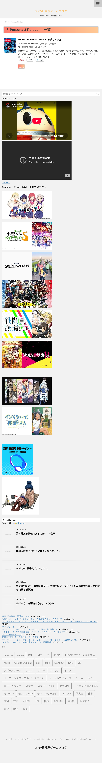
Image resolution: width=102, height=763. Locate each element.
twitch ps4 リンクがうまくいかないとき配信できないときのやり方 (32, 619)
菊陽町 (72, 701)
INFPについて (9, 627)
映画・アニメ (52, 739)
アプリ (41, 670)
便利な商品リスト (85, 739)
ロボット (67, 693)
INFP (39, 655)
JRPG (56, 655)
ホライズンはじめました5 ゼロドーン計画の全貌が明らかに (30, 629)
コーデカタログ (12, 686)
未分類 (53, 44)
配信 (15, 709)
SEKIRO (59, 662)
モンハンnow (25, 693)
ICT (30, 655)
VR (45, 47)
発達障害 (59, 701)
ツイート (6, 182)
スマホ (29, 686)
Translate (22, 523)
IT (48, 655)
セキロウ (65, 686)
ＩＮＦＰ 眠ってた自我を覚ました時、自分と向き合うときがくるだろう (35, 632)
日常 (37, 701)
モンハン (9, 693)
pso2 (47, 662)
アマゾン (55, 670)
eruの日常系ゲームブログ (51, 11)
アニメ (29, 670)
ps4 (38, 662)
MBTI (7, 662)
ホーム (8, 739)
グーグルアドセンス (60, 678)
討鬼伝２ (85, 701)
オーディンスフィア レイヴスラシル (24, 678)
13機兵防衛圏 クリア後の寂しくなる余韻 (20, 637)
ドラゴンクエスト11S (86, 686)
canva (20, 655)
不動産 (79, 693)
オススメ (69, 670)
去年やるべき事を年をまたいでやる (35, 603)
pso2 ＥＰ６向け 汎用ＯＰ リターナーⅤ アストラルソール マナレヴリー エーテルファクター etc (49, 622)
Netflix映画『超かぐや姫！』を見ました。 (38, 551)
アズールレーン (12, 670)
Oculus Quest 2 (23, 662)
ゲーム (37, 44)
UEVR (40, 47)
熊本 (46, 701)
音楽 (25, 709)
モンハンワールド (47, 693)
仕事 (90, 693)
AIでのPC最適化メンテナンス (34, 568)
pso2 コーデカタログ (11, 635)
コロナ (91, 678)
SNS (70, 662)
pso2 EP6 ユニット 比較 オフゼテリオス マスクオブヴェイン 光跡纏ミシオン (40, 640)
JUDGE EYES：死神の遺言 (80, 655)
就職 (15, 701)
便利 (6, 701)
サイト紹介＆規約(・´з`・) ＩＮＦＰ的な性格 (28, 739)
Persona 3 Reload (29, 47)
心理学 (26, 701)
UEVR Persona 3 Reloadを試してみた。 (41, 39)
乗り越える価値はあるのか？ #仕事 (35, 533)
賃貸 (6, 709)
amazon (8, 655)
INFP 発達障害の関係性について (16, 616)
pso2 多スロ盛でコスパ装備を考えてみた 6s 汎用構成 (26, 642)
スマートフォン (46, 686)
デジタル (45, 44)
